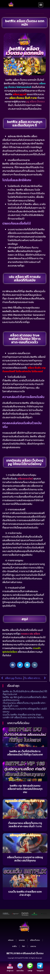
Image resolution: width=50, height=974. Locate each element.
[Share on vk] (35, 665)
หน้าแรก (10, 940)
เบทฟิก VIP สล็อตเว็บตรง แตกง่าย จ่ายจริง (23, 717)
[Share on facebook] (13, 665)
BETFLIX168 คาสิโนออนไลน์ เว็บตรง (25, 953)
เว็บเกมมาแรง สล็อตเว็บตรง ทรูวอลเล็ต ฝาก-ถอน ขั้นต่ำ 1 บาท (24, 704)
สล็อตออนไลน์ (25, 478)
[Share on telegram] (27, 665)
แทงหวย (22, 940)
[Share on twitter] (20, 665)
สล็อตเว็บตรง (35, 940)
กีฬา (23, 946)
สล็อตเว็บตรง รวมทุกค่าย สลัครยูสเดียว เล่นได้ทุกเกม (25, 710)
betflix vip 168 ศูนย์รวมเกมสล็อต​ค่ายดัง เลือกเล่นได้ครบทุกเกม (25, 698)
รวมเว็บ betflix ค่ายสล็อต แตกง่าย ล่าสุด (22, 714)
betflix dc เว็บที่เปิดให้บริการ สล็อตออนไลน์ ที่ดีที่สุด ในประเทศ (25, 693)
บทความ (33, 946)
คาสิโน (14, 946)
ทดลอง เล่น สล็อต (30, 633)
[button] (40, 4)
